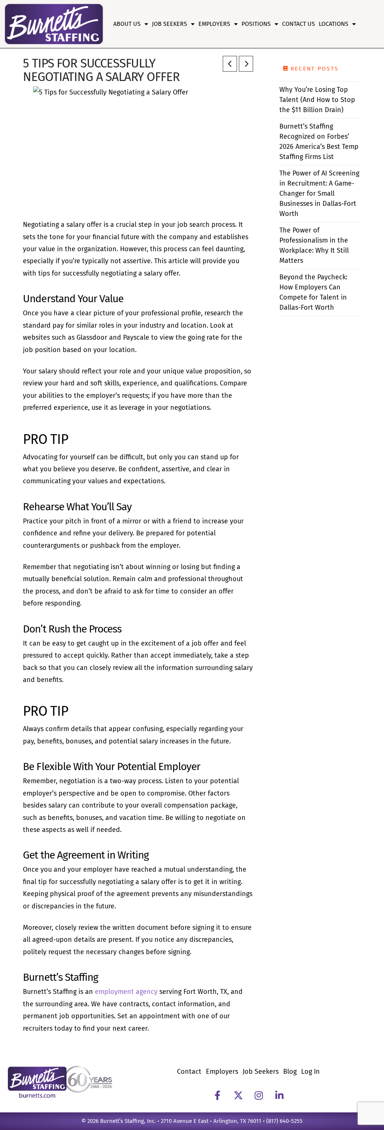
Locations (333, 23)
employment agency (127, 992)
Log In (310, 1071)
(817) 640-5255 (284, 1121)
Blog (290, 1071)
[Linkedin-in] (279, 1095)
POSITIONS (256, 23)
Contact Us (298, 23)
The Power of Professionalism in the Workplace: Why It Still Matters (314, 245)
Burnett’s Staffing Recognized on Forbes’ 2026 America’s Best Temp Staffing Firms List (318, 141)
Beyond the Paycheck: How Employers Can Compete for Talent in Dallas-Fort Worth (313, 292)
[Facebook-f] (217, 1095)
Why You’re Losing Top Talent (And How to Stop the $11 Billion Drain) (317, 99)
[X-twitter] (238, 1095)
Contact (189, 1071)
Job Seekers (169, 23)
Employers (214, 23)
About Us (127, 23)
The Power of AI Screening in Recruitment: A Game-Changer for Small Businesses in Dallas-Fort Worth (319, 193)
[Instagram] (258, 1095)
